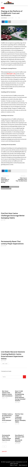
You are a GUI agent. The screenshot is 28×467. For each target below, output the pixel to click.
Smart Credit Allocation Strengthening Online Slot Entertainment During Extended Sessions (20, 395)
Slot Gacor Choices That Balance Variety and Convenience (7, 393)
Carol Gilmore (4, 17)
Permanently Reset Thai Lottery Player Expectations (12, 242)
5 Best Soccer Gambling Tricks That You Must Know (21, 179)
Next (6, 363)
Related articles (5, 186)
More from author (14, 186)
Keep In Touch (13, 465)
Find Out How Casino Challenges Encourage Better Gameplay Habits (13, 215)
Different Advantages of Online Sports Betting (5, 180)
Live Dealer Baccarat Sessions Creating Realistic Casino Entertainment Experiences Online (13, 355)
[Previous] (3, 446)
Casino (2, 7)
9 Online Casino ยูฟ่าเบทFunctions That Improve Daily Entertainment (7, 417)
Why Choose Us (23, 465)
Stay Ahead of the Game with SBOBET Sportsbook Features (19, 438)
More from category (6, 188)
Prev (3, 363)
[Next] (5, 446)
